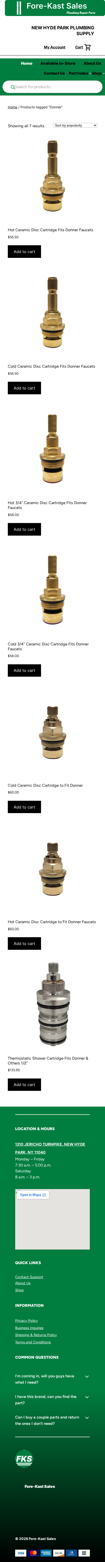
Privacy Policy (26, 1320)
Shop (19, 1290)
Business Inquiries (29, 1328)
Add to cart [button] (24, 251)
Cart (79, 47)
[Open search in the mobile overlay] (52, 86)
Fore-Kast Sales (40, 1486)
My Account (54, 47)
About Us (23, 1283)
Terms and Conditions (33, 1342)
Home (12, 107)
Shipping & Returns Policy (36, 1335)
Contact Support (29, 1277)
